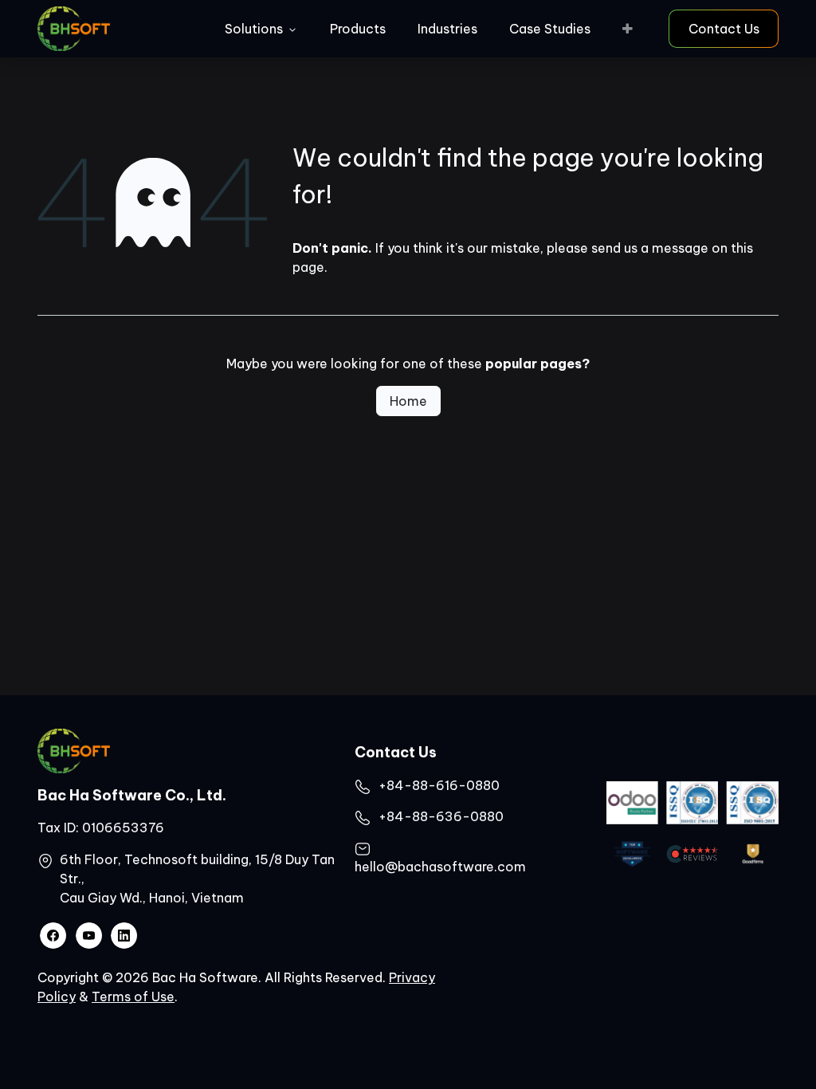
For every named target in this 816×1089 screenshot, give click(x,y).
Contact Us (723, 29)
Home (408, 401)
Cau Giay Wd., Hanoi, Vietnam (152, 898)
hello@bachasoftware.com (440, 867)
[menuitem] (261, 29)
